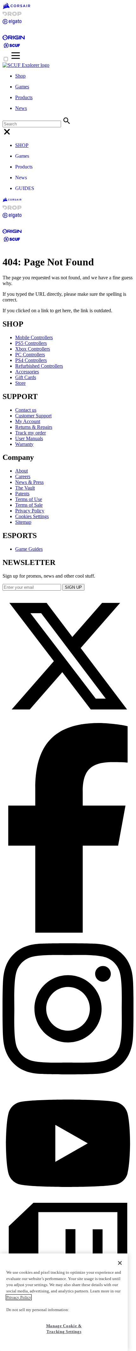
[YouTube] (68, 1199)
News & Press (29, 482)
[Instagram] (68, 1082)
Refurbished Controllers (39, 366)
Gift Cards (25, 377)
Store (20, 383)
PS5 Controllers (31, 343)
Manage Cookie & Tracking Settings (64, 1328)
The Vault (25, 488)
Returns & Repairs (33, 427)
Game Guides (29, 549)
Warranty (24, 444)
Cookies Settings (32, 516)
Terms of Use (28, 499)
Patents (22, 493)
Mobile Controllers (34, 337)
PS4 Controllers (31, 360)
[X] (68, 720)
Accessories (27, 371)
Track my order (30, 432)
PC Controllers (30, 354)
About (21, 470)
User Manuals (29, 438)
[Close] (120, 1263)
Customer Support (33, 415)
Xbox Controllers (32, 349)
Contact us (25, 410)
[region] (64, 1302)
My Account (27, 421)
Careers (22, 476)
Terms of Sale (29, 505)
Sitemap (23, 522)
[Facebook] (68, 931)
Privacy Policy (29, 510)
